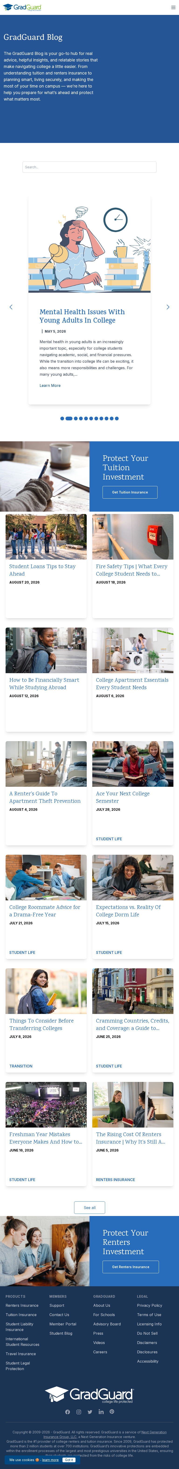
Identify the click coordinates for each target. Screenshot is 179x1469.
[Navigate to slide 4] (81, 418)
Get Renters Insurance (130, 1267)
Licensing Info (149, 1324)
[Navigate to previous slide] (10, 307)
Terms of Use (149, 1314)
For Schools (104, 1314)
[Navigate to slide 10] (112, 418)
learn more (50, 1460)
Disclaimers (147, 1342)
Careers (100, 1352)
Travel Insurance (21, 1353)
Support (56, 1305)
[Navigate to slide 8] (101, 418)
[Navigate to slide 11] (117, 418)
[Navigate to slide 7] (96, 418)
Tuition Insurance (21, 1314)
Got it (69, 1460)
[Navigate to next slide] (168, 307)
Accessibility (147, 1361)
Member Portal (62, 1324)
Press (98, 1333)
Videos (99, 1342)
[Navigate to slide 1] (62, 418)
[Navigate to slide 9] (106, 418)
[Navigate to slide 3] (76, 418)
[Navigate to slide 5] (86, 418)
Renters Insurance (22, 1305)
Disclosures (147, 1352)
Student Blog (60, 1333)
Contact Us (59, 1314)
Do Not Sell (147, 1333)
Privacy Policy (149, 1305)
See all (90, 1207)
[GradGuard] (22, 7)
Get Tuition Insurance (130, 492)
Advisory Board (107, 1324)
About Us (101, 1305)
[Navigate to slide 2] (68, 418)
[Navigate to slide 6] (91, 418)
